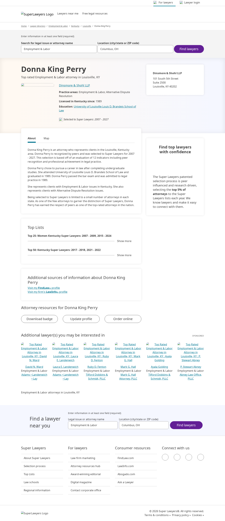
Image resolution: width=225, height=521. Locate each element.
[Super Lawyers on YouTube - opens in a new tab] (188, 457)
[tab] (32, 139)
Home (24, 26)
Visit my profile (44, 288)
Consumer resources (133, 448)
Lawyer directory (37, 26)
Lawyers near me (67, 13)
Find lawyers (189, 49)
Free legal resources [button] (95, 13)
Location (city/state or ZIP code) (118, 43)
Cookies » (198, 515)
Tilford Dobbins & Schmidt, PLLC (97, 376)
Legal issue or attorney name (86, 419)
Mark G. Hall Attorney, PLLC (128, 376)
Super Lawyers (33, 448)
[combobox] (59, 49)
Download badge (40, 319)
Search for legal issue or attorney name (47, 43)
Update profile (81, 319)
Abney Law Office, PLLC (191, 376)
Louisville (87, 26)
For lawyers (77, 448)
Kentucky (75, 26)
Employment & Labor (58, 26)
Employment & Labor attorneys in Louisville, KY (50, 392)
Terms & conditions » (157, 515)
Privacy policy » (181, 515)
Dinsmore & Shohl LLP (74, 85)
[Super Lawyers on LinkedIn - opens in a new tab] (200, 457)
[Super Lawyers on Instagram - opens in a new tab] (177, 457)
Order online (123, 319)
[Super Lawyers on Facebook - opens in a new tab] (165, 457)
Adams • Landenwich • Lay (34, 376)
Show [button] (124, 241)
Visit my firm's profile (47, 292)
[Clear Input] (93, 49)
